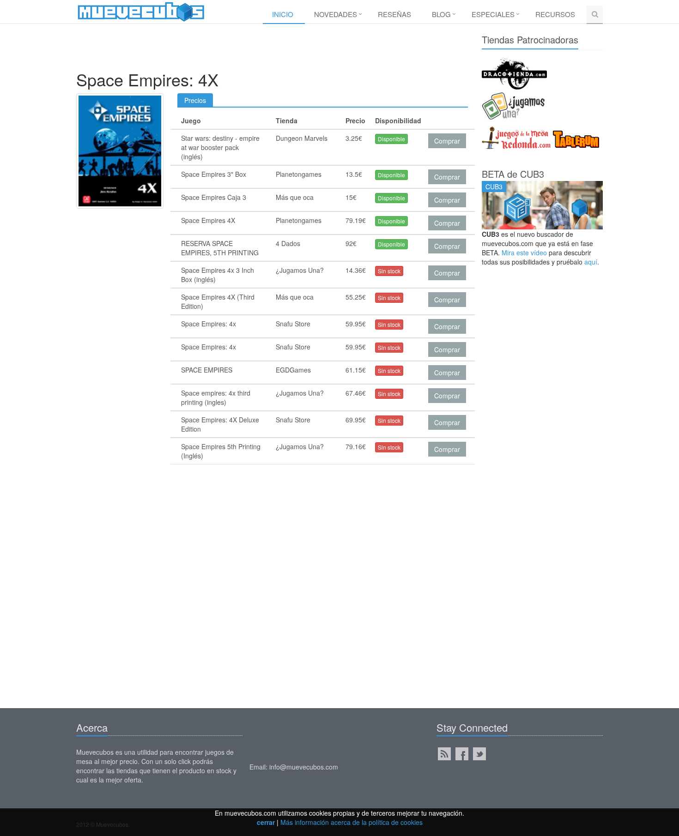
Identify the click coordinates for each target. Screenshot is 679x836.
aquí (590, 261)
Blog (441, 14)
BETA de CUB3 (513, 173)
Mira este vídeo (524, 252)
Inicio (282, 14)
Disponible (391, 139)
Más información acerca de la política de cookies (351, 822)
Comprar (447, 140)
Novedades (335, 14)
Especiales (493, 14)
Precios (195, 100)
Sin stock (389, 271)
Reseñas (394, 14)
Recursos (555, 14)
